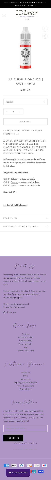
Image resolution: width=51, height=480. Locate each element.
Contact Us (25, 372)
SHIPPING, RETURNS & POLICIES (20, 226)
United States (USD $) (24, 443)
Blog (25, 347)
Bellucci (14, 178)
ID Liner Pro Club (25, 337)
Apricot (14, 185)
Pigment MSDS (25, 340)
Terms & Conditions (25, 385)
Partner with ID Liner (25, 350)
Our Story (26, 334)
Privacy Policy (25, 389)
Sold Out (25, 121)
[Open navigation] (4, 15)
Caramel (14, 182)
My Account (25, 379)
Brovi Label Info (25, 344)
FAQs (25, 375)
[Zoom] (44, 28)
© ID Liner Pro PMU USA (25, 449)
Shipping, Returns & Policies (26, 382)
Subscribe (13, 438)
